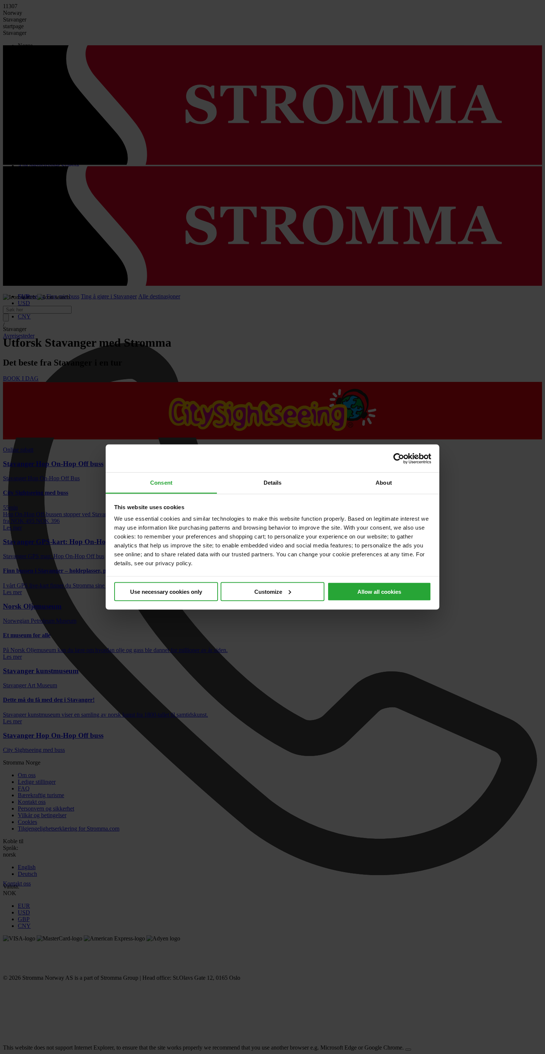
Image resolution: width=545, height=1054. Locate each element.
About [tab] (384, 482)
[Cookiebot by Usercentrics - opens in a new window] (398, 458)
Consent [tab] (161, 482)
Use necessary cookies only (166, 591)
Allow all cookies (379, 591)
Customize (268, 591)
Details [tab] (273, 482)
